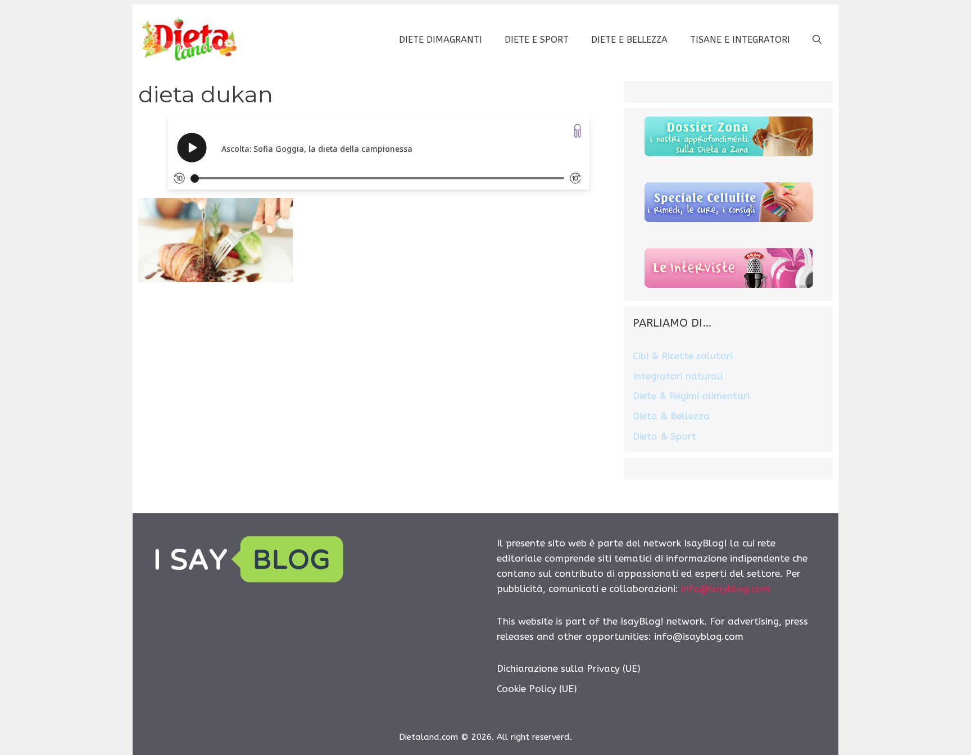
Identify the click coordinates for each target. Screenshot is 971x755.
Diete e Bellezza (629, 39)
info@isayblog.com (725, 588)
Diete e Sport (537, 39)
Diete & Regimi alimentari (691, 395)
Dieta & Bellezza (671, 416)
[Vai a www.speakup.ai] (577, 131)
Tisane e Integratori (740, 39)
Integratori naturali (678, 376)
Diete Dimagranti (440, 39)
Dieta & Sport (664, 436)
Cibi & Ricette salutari (683, 355)
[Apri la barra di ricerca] (817, 40)
